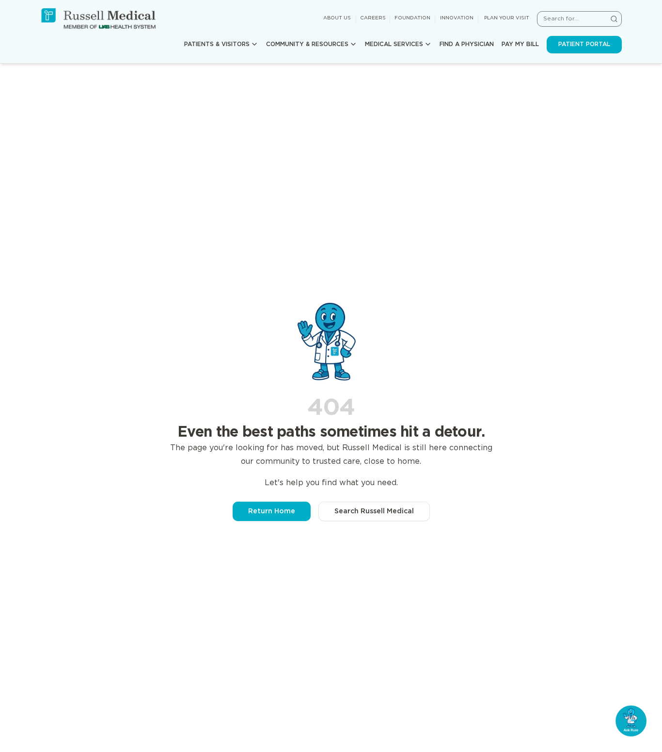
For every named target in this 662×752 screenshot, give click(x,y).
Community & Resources (307, 44)
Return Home (271, 511)
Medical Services (394, 44)
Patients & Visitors (217, 44)
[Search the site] (614, 19)
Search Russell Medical (374, 511)
